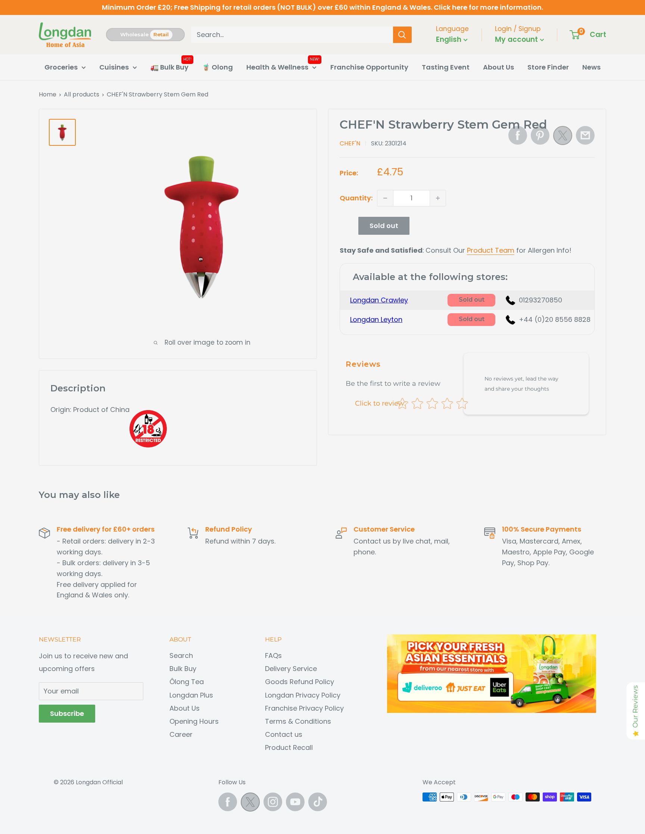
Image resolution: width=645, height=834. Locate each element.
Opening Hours (194, 721)
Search (181, 655)
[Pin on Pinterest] (540, 135)
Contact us (283, 734)
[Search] (402, 35)
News (591, 67)
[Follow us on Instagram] (273, 802)
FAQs (273, 655)
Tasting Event (446, 67)
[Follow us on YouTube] (295, 802)
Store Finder (548, 67)
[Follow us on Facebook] (227, 802)
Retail (161, 34)
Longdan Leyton (376, 319)
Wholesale (134, 34)
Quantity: (356, 198)
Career (181, 734)
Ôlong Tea (186, 681)
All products (81, 94)
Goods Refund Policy (299, 681)
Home (47, 94)
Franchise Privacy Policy (304, 708)
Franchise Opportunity (369, 67)
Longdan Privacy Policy (302, 695)
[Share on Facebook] (517, 135)
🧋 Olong (217, 67)
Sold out (384, 225)
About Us (498, 67)
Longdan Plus (191, 695)
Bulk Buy (182, 668)
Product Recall (289, 747)
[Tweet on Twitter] (562, 137)
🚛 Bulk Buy (169, 67)
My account (517, 39)
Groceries (61, 67)
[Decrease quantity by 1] (385, 198)
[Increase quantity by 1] (438, 198)
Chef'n (350, 143)
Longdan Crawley (379, 300)
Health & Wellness (277, 67)
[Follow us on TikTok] (317, 802)
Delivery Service (291, 668)
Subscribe (67, 713)
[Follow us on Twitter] (250, 804)
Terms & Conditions (298, 721)
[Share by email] (585, 135)
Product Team (490, 250)
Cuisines (114, 67)
